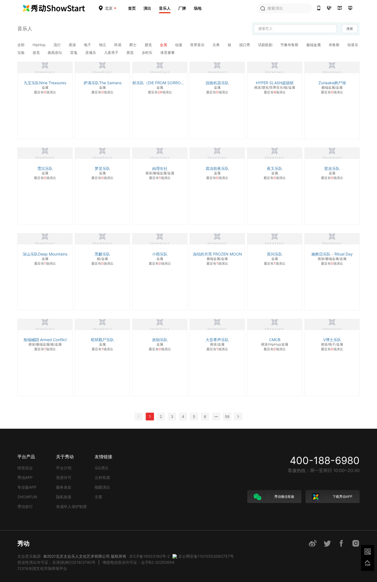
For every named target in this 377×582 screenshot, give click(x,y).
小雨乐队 (160, 254)
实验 (21, 52)
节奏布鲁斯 (289, 45)
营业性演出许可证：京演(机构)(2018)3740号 (56, 562)
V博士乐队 (332, 339)
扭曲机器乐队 (217, 82)
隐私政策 (63, 496)
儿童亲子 (112, 52)
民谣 (118, 45)
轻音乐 (352, 45)
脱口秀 (245, 45)
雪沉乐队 (45, 168)
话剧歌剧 (266, 45)
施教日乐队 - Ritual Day (332, 254)
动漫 (179, 45)
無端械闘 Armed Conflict (45, 339)
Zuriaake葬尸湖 (332, 82)
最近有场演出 (45, 92)
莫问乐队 (274, 254)
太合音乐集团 (29, 556)
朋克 (149, 45)
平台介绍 (63, 467)
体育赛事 (167, 52)
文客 (98, 496)
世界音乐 (198, 45)
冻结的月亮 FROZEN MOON (217, 254)
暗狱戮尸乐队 (102, 339)
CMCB (274, 339)
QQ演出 (101, 467)
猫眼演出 (102, 487)
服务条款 (63, 487)
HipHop (40, 45)
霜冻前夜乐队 (217, 168)
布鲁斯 (335, 45)
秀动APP (25, 477)
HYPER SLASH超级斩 (275, 82)
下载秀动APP (342, 496)
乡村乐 (147, 52)
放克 (37, 52)
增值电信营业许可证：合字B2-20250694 (138, 562)
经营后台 (25, 467)
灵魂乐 (91, 52)
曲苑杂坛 (55, 52)
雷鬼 (74, 52)
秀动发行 (25, 506)
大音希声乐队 (217, 339)
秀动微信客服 (284, 496)
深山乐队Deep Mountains (45, 254)
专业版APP (26, 487)
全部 (21, 45)
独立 (103, 45)
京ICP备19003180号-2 (149, 556)
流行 (58, 45)
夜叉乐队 (274, 168)
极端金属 (314, 45)
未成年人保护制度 (71, 506)
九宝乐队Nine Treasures (45, 82)
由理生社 (160, 168)
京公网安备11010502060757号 (206, 556)
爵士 (133, 45)
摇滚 (73, 45)
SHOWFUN (27, 496)
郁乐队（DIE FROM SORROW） (159, 82)
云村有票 (102, 477)
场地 (197, 8)
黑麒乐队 (102, 254)
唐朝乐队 (160, 339)
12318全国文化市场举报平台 (42, 568)
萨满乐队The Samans (102, 82)
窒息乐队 (332, 168)
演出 (147, 8)
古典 (217, 45)
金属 (164, 45)
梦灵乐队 (102, 168)
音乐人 (165, 8)
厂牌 (182, 8)
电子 (88, 45)
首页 (132, 8)
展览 (130, 52)
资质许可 (63, 477)
